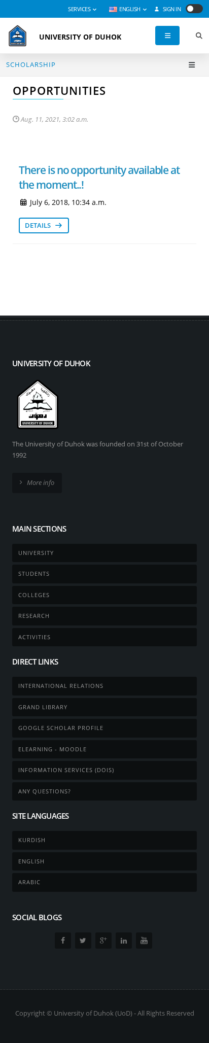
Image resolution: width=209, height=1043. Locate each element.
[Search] (199, 35)
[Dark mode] (194, 8)
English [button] (130, 9)
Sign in (171, 9)
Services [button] (80, 9)
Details (38, 225)
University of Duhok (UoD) (93, 1013)
